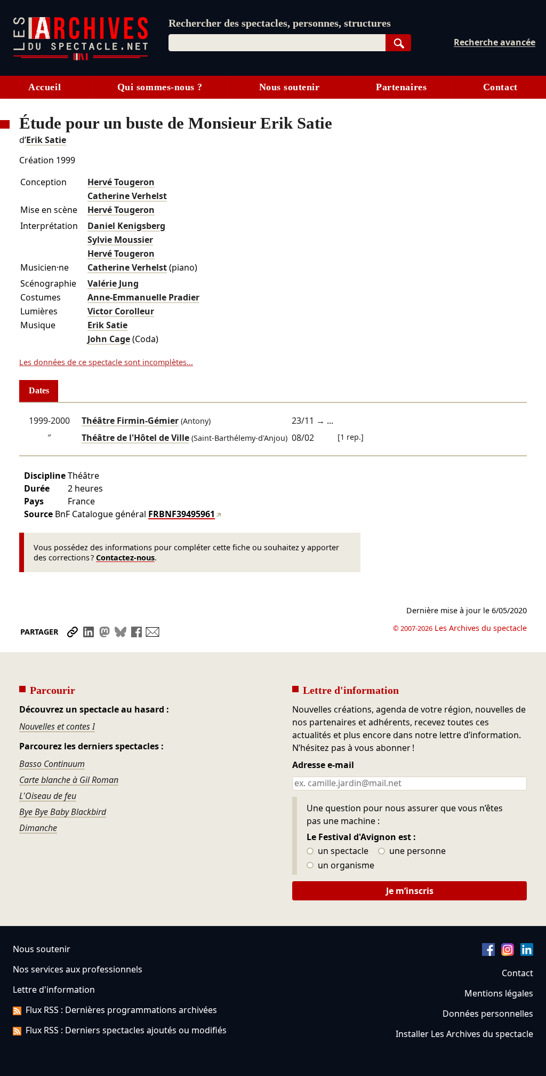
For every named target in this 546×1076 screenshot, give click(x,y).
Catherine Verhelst (127, 196)
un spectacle (342, 851)
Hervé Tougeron (121, 182)
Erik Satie (46, 140)
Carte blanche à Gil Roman (68, 780)
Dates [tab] (39, 390)
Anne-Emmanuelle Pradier (143, 297)
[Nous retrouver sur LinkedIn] (526, 953)
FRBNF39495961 (181, 514)
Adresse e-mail (323, 765)
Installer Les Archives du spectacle (464, 1034)
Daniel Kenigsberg (126, 226)
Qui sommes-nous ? (160, 87)
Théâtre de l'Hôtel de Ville (135, 438)
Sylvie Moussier (120, 240)
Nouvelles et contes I (57, 726)
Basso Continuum (52, 764)
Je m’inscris (409, 891)
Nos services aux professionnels (77, 969)
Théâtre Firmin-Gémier (130, 420)
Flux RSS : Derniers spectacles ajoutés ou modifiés (126, 1030)
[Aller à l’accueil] (80, 57)
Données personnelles (488, 1013)
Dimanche (38, 828)
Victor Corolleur (120, 311)
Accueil (44, 87)
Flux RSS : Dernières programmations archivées (121, 1010)
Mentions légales (498, 993)
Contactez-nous (125, 557)
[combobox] (277, 42)
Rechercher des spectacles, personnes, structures (279, 23)
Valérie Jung (113, 283)
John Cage (108, 339)
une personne (416, 851)
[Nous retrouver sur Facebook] (488, 953)
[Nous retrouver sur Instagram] (507, 953)
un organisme (345, 866)
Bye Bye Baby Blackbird (62, 812)
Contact (500, 87)
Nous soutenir (289, 87)
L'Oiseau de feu (47, 796)
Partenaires (401, 87)
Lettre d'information (54, 989)
